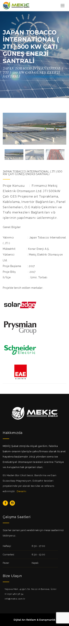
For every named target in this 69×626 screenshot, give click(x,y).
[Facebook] (5, 503)
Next (61, 128)
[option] (34, 129)
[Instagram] (12, 503)
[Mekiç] (16, 5)
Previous (7, 128)
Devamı (21, 491)
